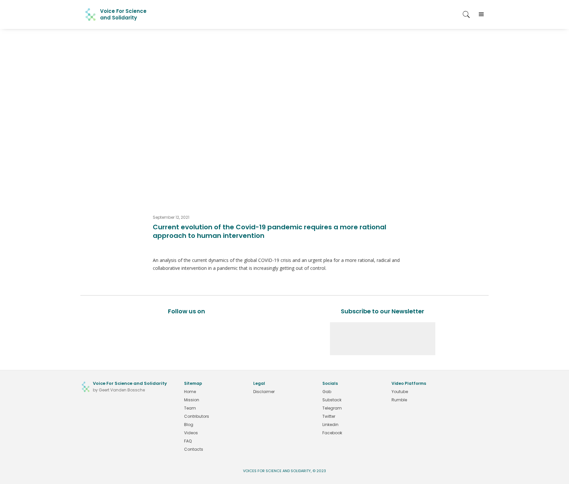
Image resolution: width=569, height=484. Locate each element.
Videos (191, 433)
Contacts (193, 449)
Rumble (399, 400)
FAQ (188, 441)
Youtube (400, 391)
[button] (481, 14)
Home (190, 391)
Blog (188, 424)
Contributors (196, 416)
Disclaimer (264, 391)
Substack (331, 400)
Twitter (328, 416)
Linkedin (330, 424)
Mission (191, 400)
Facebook (332, 433)
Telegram (332, 408)
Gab (326, 391)
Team (190, 408)
